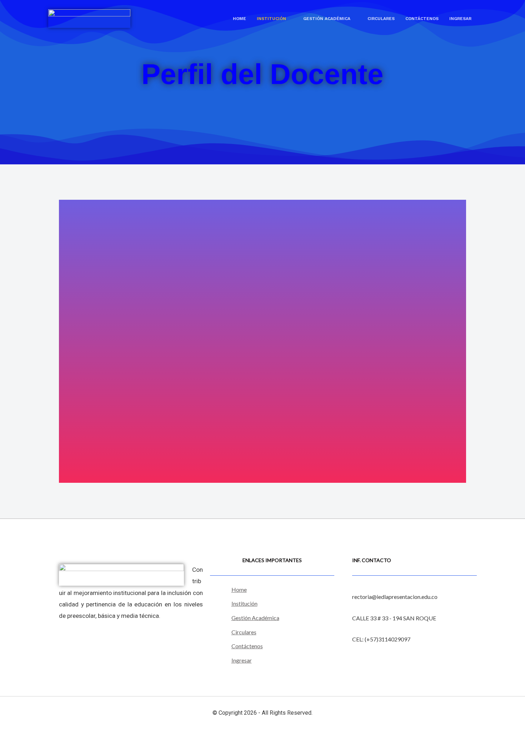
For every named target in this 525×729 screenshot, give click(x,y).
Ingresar (460, 18)
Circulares (381, 18)
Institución (271, 18)
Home (239, 18)
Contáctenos (422, 18)
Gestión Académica (326, 18)
